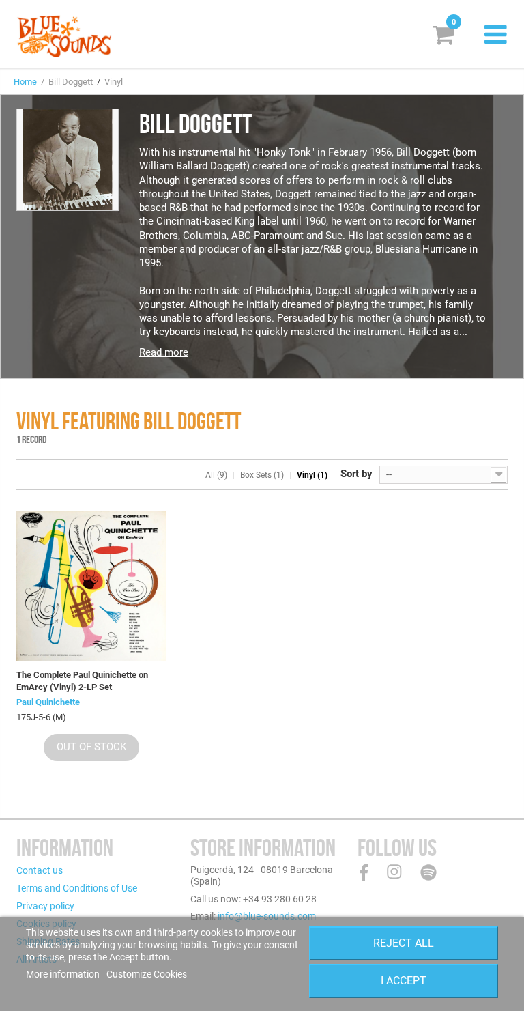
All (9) (216, 475)
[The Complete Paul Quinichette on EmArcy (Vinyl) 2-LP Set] (91, 586)
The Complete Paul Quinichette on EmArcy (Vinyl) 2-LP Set (82, 681)
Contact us (39, 870)
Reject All (403, 943)
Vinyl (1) (312, 475)
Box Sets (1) (262, 475)
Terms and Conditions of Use (76, 888)
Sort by (356, 474)
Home (25, 81)
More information (64, 974)
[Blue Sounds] (64, 36)
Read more (163, 352)
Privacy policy (45, 905)
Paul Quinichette (48, 702)
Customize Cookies (146, 974)
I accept (403, 980)
